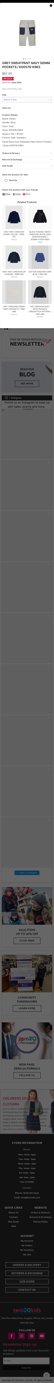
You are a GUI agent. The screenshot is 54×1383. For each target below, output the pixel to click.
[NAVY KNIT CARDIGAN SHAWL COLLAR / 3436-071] (14, 217)
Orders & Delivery (11, 153)
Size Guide (7, 165)
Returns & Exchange (12, 159)
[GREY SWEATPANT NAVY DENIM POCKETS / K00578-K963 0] (27, 32)
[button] (11, 180)
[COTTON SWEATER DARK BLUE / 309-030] (40, 257)
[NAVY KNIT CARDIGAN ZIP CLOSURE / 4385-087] (14, 257)
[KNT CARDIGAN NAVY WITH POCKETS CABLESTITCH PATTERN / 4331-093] (40, 292)
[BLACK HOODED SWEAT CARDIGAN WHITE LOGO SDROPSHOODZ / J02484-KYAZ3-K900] (40, 217)
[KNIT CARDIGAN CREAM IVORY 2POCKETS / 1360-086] (14, 292)
